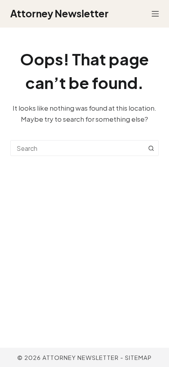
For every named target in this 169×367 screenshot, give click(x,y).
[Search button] (150, 148)
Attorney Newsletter (59, 13)
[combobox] (77, 148)
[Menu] (155, 13)
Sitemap (138, 357)
